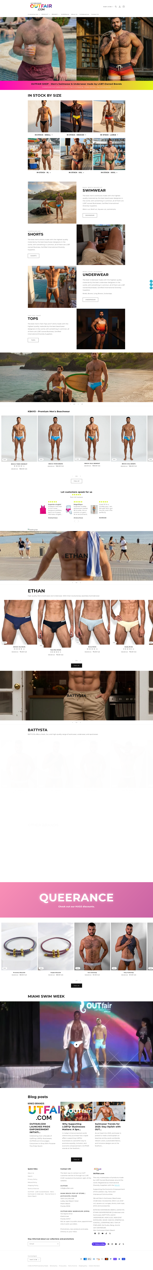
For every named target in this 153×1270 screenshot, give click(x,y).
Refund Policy (32, 1182)
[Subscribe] (58, 1244)
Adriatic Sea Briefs (19, 647)
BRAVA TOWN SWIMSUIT (19, 464)
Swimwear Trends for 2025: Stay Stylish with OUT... (108, 1127)
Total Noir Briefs (55, 650)
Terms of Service (33, 1188)
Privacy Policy (32, 1179)
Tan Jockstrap (19, 790)
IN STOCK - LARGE (108, 135)
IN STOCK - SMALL (43, 135)
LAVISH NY (75, 853)
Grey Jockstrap (56, 790)
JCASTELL (56, 853)
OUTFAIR (34, 1266)
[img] (76, 494)
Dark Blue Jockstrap (128, 790)
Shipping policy (83, 1265)
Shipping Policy (33, 1185)
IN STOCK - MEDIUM (75, 135)
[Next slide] (78, 404)
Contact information (94, 1265)
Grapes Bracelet (56, 972)
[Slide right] (80, 476)
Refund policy (53, 1265)
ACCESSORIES (56, 880)
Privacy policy (62, 1265)
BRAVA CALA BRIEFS (129, 463)
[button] (33, 14)
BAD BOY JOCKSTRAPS (36, 854)
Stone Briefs (92, 647)
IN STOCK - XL (43, 173)
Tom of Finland (36, 880)
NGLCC (117, 1185)
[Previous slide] (70, 404)
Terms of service (72, 1265)
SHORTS (33, 256)
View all (76, 481)
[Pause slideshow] (83, 404)
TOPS (33, 340)
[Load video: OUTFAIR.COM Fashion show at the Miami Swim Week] (76, 1044)
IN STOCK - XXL (75, 173)
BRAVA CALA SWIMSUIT (92, 463)
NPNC (95, 853)
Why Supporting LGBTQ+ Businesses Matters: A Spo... (73, 1127)
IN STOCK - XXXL (108, 173)
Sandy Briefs (129, 647)
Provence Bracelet (19, 972)
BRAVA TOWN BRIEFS (56, 463)
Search (30, 1176)
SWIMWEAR (89, 215)
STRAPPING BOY (114, 853)
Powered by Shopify (42, 1266)
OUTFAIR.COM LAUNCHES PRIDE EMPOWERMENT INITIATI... (40, 1128)
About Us (31, 1173)
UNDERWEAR (90, 299)
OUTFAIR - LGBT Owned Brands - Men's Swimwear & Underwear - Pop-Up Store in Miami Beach (42, 1194)
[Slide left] (73, 476)
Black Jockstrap (92, 790)
